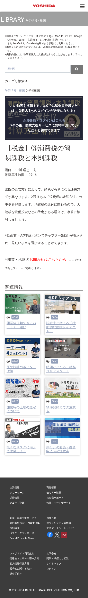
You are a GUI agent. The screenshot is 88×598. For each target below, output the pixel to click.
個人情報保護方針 (19, 563)
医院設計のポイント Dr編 (21, 369)
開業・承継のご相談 (57, 558)
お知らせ (51, 518)
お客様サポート (55, 497)
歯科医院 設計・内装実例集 (25, 523)
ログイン (51, 568)
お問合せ (51, 553)
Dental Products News (22, 538)
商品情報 (51, 487)
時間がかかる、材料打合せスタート (61, 369)
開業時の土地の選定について (21, 409)
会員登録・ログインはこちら (44, 120)
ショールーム (17, 492)
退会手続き (16, 573)
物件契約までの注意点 (61, 409)
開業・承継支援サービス (23, 518)
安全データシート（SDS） (61, 528)
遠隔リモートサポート (58, 502)
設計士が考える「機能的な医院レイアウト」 (61, 327)
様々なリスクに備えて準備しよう (21, 449)
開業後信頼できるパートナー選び (21, 325)
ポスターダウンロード (22, 533)
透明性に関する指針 (21, 568)
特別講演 (14, 528)
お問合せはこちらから (47, 259)
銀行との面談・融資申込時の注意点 (61, 449)
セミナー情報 (53, 492)
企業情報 (14, 487)
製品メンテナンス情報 (58, 523)
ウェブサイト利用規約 (22, 553)
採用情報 (14, 497)
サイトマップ (53, 563)
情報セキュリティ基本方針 (24, 558)
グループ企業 (17, 502)
